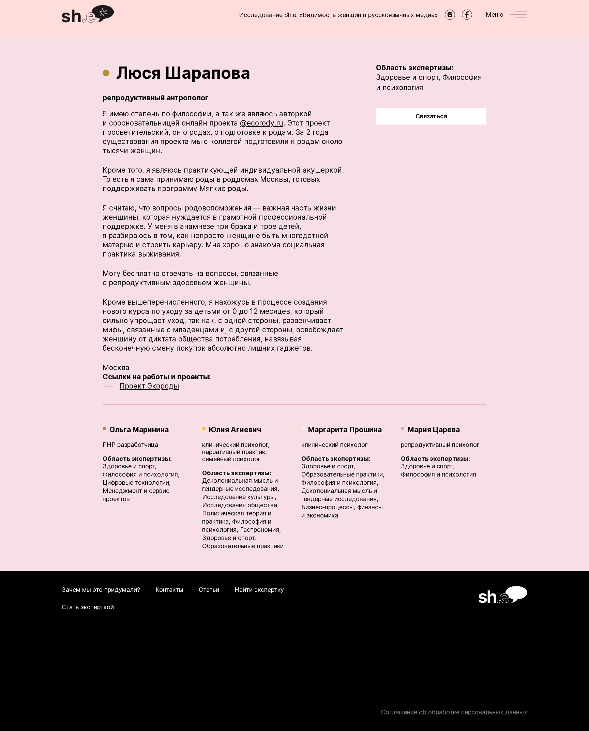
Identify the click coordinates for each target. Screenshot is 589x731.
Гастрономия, (260, 529)
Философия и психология (438, 474)
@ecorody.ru (261, 123)
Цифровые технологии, (137, 482)
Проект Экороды (149, 386)
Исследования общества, (240, 505)
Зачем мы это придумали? (101, 589)
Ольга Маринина (139, 429)
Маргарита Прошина (345, 429)
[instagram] (450, 15)
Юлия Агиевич (235, 429)
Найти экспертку (259, 589)
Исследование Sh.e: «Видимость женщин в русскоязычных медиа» (338, 14)
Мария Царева (434, 429)
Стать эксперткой (88, 607)
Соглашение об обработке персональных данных (454, 712)
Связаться (431, 116)
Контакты (169, 589)
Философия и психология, (141, 474)
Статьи (209, 589)
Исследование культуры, (239, 496)
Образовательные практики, (342, 474)
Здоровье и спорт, (408, 77)
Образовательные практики (243, 546)
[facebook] (467, 15)
